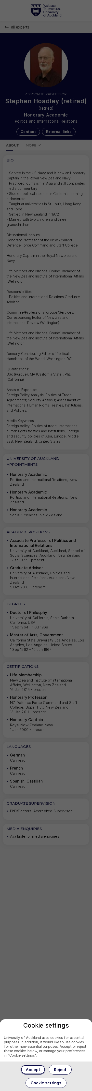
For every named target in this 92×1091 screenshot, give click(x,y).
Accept (33, 1069)
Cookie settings (46, 1082)
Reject (60, 1069)
